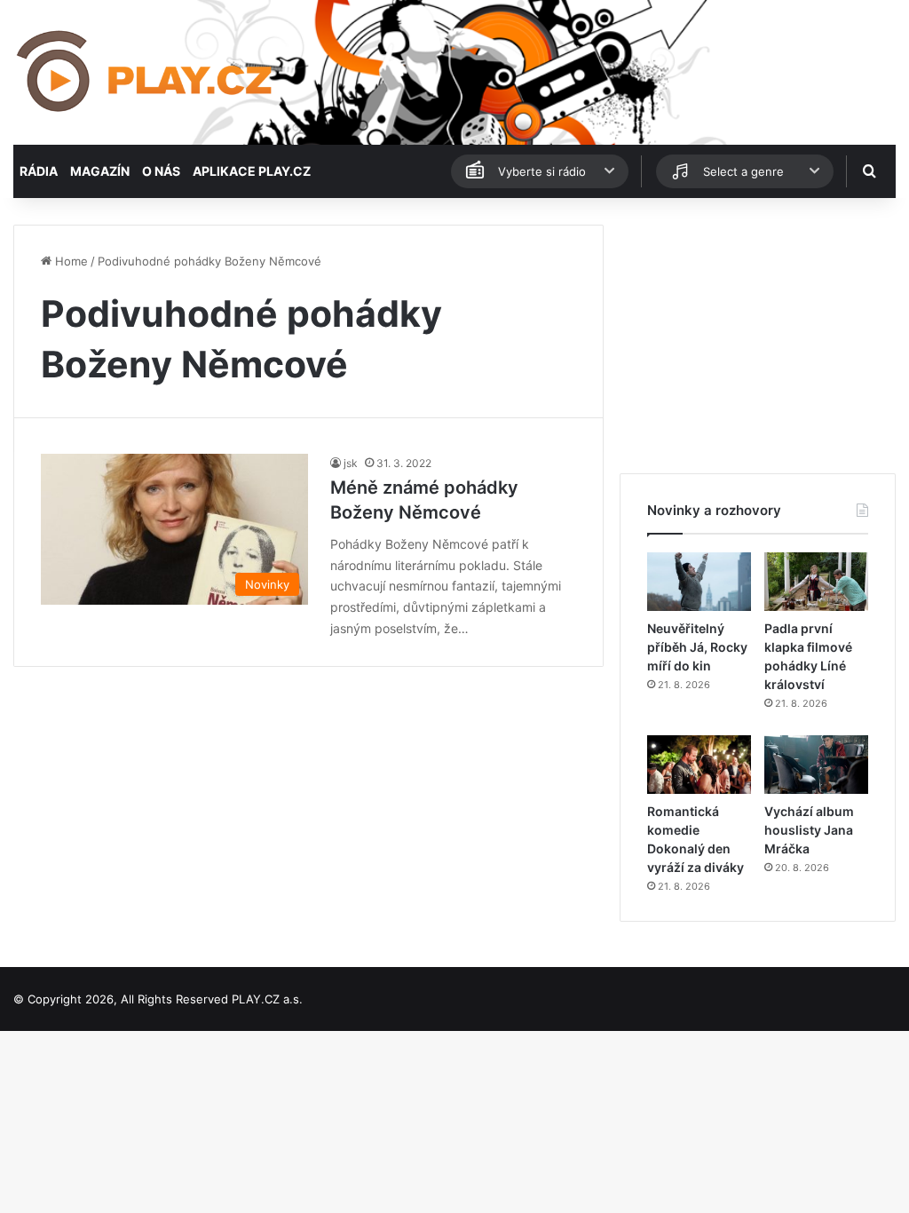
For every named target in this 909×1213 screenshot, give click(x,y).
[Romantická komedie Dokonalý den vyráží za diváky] (699, 764)
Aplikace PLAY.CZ (252, 170)
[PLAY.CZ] (146, 72)
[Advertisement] (758, 336)
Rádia (39, 170)
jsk (351, 463)
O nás (161, 170)
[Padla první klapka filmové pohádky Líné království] (816, 581)
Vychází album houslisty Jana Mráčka (809, 830)
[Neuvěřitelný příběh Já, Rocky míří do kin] (699, 581)
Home (69, 261)
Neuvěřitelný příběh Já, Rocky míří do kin (697, 647)
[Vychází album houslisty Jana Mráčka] (816, 764)
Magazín (100, 170)
